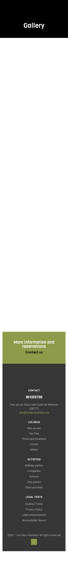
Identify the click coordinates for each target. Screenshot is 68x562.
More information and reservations (34, 344)
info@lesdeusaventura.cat (34, 412)
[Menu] (64, 7)
